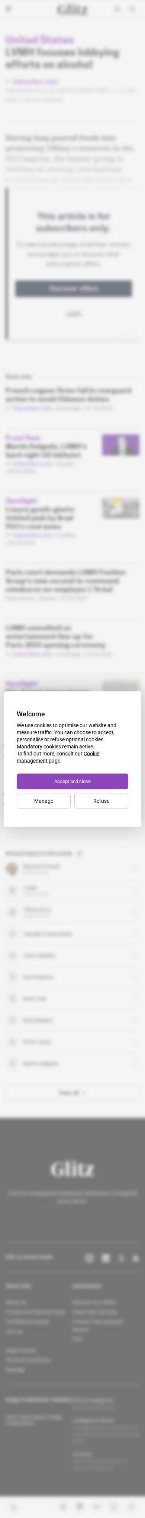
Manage (43, 801)
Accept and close (72, 781)
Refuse (101, 801)
